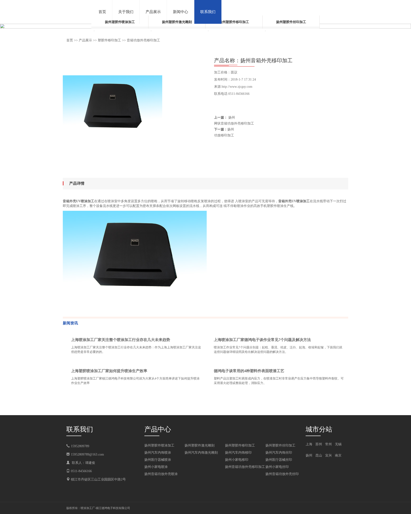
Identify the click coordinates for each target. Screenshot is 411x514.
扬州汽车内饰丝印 (278, 452)
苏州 (318, 444)
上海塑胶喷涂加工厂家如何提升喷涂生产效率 (109, 371)
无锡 (338, 444)
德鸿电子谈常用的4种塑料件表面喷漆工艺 (249, 371)
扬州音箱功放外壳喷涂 (161, 474)
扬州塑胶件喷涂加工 (159, 445)
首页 (69, 40)
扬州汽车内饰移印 (238, 452)
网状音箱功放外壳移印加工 (234, 123)
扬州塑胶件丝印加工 (291, 22)
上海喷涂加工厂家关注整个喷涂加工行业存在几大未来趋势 (120, 340)
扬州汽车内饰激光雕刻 (201, 452)
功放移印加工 (224, 135)
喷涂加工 (86, 508)
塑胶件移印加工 (109, 40)
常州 (328, 444)
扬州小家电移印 (236, 459)
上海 (309, 444)
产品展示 (85, 40)
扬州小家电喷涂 (156, 467)
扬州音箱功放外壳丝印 (282, 474)
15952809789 (83, 446)
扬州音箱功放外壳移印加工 (245, 467)
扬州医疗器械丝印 (278, 459)
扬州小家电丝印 (277, 467)
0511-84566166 (81, 471)
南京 (338, 455)
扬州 (309, 455)
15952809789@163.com (87, 454)
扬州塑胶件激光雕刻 (200, 445)
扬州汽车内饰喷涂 (157, 452)
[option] (119, 24)
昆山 (318, 455)
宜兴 (328, 455)
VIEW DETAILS (185, 361)
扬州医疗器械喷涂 (157, 459)
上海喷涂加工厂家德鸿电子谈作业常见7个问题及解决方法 (262, 340)
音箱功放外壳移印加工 (143, 40)
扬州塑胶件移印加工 (234, 22)
